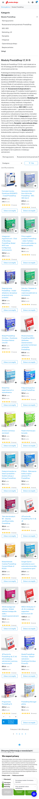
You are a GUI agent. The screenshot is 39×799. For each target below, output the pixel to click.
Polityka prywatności (18, 775)
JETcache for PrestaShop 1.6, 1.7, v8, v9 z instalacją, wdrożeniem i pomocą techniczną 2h (9, 658)
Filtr (31, 163)
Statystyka (7, 784)
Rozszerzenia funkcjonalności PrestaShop (16, 24)
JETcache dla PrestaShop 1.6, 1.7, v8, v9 (28, 518)
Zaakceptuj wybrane (19, 791)
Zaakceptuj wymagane (7, 791)
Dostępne (5, 163)
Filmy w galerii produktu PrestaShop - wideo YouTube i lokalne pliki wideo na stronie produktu (28, 240)
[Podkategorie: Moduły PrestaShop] (37, 16)
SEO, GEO (5, 28)
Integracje (5, 40)
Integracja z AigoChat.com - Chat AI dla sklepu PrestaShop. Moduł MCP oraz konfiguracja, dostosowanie (9, 243)
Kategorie (5, 13)
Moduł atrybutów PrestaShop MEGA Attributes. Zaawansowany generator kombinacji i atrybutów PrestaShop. (29, 342)
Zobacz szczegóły (10, 211)
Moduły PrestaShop (8, 17)
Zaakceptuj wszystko (30, 791)
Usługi (3, 51)
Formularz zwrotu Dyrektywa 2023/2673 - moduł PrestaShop (9, 193)
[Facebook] (19, 744)
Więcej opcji (7, 779)
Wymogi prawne (7, 21)
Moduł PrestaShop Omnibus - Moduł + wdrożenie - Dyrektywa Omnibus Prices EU (28, 658)
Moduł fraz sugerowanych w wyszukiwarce (8, 390)
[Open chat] (34, 794)
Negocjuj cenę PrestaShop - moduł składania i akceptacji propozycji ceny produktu (9, 292)
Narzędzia (5, 36)
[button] (28, 2)
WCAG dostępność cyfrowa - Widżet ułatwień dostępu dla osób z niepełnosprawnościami (10, 611)
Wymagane (7, 782)
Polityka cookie (6, 775)
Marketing (7, 786)
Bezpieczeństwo (7, 47)
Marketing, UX (7, 32)
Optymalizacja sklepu (9, 44)
